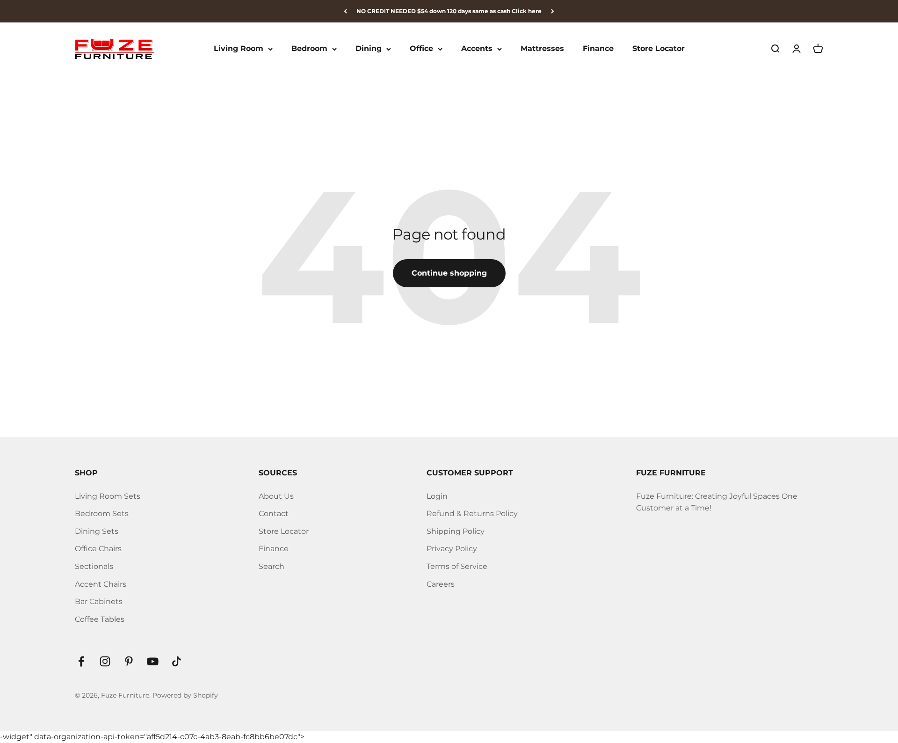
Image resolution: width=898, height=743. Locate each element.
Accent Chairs (100, 584)
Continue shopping (449, 273)
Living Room (238, 48)
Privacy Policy (452, 548)
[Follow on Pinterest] (129, 661)
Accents (476, 48)
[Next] (552, 11)
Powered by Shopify (185, 695)
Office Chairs (98, 548)
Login (437, 496)
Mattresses (542, 48)
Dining (368, 48)
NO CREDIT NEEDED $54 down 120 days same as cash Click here (449, 11)
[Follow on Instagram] (105, 661)
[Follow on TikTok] (176, 661)
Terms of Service (457, 566)
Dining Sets (96, 531)
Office (421, 48)
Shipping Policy (456, 531)
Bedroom (309, 48)
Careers (441, 584)
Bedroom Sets (102, 513)
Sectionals (94, 566)
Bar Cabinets (99, 601)
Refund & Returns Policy (472, 513)
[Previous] (345, 11)
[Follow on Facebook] (81, 661)
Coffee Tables (99, 619)
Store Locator (658, 48)
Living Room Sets (107, 496)
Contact (274, 513)
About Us (276, 496)
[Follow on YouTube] (152, 661)
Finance (598, 48)
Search (271, 566)
